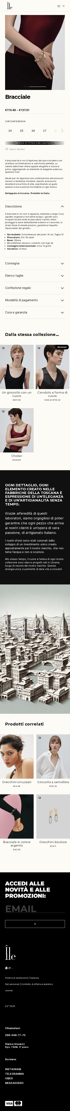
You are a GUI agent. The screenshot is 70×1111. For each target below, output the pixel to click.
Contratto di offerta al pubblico (37, 984)
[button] (15, 149)
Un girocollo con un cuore (17, 394)
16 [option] (33, 130)
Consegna (12, 263)
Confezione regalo (18, 288)
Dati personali (12, 984)
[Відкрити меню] (59, 6)
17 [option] (44, 130)
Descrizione (13, 206)
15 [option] (21, 130)
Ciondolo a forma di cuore (52, 394)
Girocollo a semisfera (53, 782)
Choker (16, 456)
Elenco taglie (14, 275)
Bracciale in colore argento (16, 843)
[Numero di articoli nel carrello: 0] (63, 5)
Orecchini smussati (16, 782)
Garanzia (34, 978)
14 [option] (10, 130)
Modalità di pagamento (21, 300)
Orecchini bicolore (53, 842)
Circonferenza (15, 121)
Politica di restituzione (16, 978)
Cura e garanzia (16, 312)
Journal (9, 990)
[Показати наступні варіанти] (61, 130)
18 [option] (56, 130)
